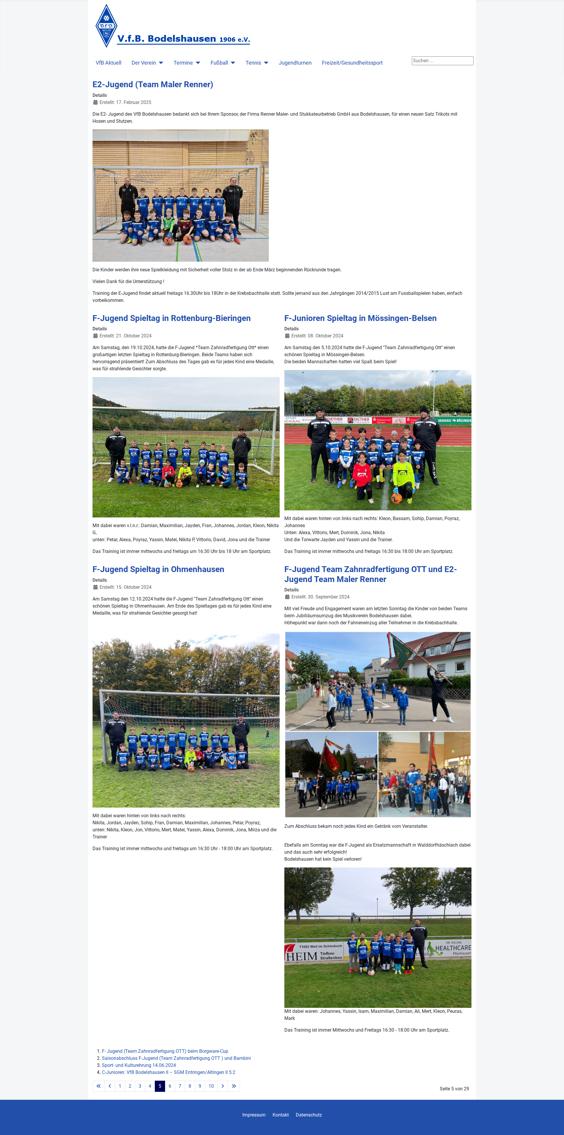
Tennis (253, 63)
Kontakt (281, 1115)
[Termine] (196, 63)
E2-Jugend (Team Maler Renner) (153, 84)
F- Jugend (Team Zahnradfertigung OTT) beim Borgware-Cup (165, 1051)
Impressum (254, 1115)
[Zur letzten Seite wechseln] (234, 1086)
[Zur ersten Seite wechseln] (99, 1086)
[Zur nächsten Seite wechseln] (222, 1086)
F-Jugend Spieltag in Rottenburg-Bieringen (172, 318)
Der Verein (144, 63)
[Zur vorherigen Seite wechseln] (110, 1086)
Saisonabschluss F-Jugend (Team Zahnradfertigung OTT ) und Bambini (176, 1058)
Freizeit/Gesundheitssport (352, 63)
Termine (183, 63)
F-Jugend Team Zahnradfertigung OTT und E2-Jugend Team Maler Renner (370, 574)
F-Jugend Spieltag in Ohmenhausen (158, 569)
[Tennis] (264, 63)
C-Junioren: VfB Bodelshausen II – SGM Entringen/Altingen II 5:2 (168, 1072)
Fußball (219, 63)
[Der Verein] (159, 63)
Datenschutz (309, 1115)
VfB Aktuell (108, 63)
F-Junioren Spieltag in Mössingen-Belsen (360, 318)
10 (211, 1086)
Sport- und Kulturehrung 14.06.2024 (139, 1065)
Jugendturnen (295, 63)
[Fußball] (231, 63)
